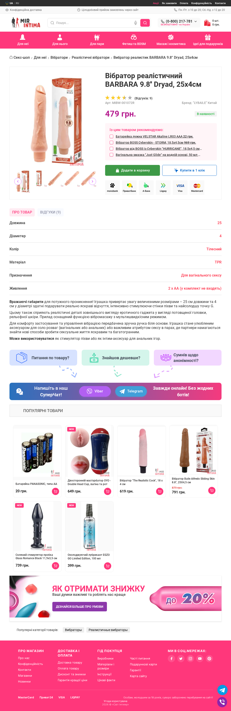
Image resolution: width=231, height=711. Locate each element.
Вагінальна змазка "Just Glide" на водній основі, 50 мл (159, 155)
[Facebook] (171, 658)
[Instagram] (190, 658)
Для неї (40, 57)
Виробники (105, 658)
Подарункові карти (143, 664)
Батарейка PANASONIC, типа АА (36, 484)
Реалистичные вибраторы (108, 630)
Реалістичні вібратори (90, 57)
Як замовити (169, 3)
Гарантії (135, 670)
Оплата (184, 3)
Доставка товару (70, 662)
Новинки (24, 681)
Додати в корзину (135, 170)
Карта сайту (138, 676)
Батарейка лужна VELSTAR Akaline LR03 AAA (154, 136)
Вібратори (59, 57)
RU (17, 3)
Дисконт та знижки (72, 674)
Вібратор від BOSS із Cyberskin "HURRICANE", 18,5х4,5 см (159, 148)
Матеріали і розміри (105, 666)
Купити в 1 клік (192, 170)
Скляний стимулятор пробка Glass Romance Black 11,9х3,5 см (36, 556)
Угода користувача (115, 701)
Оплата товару (68, 668)
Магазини (25, 675)
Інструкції (104, 674)
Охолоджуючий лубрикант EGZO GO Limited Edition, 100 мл (89, 556)
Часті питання (140, 658)
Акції (156, 3)
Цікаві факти (106, 680)
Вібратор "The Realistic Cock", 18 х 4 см (141, 482)
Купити (55, 491)
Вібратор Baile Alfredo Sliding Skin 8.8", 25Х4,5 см (193, 480)
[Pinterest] (209, 658)
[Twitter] (181, 658)
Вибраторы (73, 630)
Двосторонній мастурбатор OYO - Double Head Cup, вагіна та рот (89, 482)
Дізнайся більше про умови (79, 606)
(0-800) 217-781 (179, 21)
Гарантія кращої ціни (72, 680)
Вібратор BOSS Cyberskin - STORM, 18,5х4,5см (156, 142)
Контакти (220, 3)
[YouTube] (199, 658)
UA (11, 3)
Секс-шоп (22, 57)
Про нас (24, 658)
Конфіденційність (201, 3)
